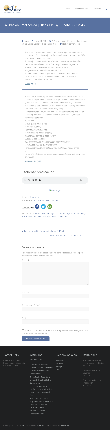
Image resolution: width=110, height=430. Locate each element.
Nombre (26, 292)
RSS (42, 200)
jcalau (26, 41)
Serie (55, 44)
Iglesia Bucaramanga (76, 213)
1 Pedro (55, 41)
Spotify (35, 200)
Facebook (60, 361)
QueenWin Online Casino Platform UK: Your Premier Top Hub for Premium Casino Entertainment (41, 369)
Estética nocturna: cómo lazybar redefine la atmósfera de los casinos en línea (41, 401)
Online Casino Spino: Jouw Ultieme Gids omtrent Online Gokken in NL (40, 380)
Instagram (60, 367)
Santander (63, 216)
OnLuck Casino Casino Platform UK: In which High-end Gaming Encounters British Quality (42, 390)
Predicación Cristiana (31, 216)
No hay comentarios (71, 44)
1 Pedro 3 (64, 41)
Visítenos (97, 9)
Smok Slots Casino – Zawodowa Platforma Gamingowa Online (38, 411)
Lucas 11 (37, 44)
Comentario (27, 260)
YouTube (59, 364)
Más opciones (51, 200)
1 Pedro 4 (72, 41)
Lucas (30, 44)
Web (24, 318)
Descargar (35, 197)
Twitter (59, 370)
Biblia (37, 213)
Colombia (61, 213)
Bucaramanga (48, 213)
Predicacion (47, 44)
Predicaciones (81, 9)
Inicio (67, 9)
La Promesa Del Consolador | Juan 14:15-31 (44, 231)
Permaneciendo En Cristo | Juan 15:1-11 (68, 235)
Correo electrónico (31, 305)
